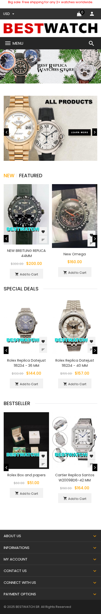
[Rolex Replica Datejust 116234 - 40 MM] (74, 325)
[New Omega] (74, 215)
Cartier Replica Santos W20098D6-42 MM (74, 478)
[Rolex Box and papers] (26, 440)
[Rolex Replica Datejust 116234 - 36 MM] (26, 325)
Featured (30, 175)
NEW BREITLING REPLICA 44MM (26, 253)
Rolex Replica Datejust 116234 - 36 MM (26, 363)
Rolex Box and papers (26, 475)
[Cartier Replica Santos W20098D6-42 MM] (74, 440)
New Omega (74, 254)
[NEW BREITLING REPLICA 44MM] (26, 214)
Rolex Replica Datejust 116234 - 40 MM (74, 363)
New (9, 175)
